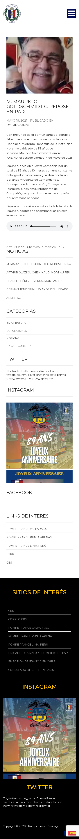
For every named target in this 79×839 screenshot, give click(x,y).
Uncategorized (18, 346)
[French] (67, 833)
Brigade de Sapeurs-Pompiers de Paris (39, 653)
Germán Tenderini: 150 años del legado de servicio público (39, 289)
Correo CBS (17, 619)
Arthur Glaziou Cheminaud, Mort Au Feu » (35, 247)
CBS (9, 562)
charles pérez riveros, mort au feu (34, 281)
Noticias (12, 338)
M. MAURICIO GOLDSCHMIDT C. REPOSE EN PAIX (37, 106)
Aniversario (16, 323)
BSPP (10, 554)
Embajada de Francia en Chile (31, 661)
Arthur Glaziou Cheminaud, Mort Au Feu (38, 272)
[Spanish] (73, 833)
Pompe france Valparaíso (26, 529)
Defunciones (17, 125)
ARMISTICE (13, 297)
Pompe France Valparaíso (28, 627)
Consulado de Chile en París (31, 670)
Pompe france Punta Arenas (29, 537)
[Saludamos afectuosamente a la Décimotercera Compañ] (39, 436)
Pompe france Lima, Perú (26, 545)
